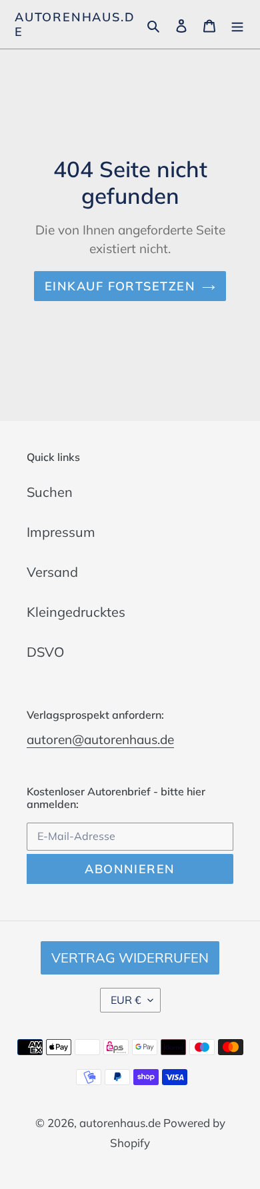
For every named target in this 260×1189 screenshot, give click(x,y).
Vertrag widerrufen (130, 957)
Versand (52, 572)
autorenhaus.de (75, 24)
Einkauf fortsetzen (120, 286)
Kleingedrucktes (76, 611)
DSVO (45, 651)
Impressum (61, 532)
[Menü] (237, 24)
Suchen (50, 492)
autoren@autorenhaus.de (100, 739)
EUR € (126, 999)
